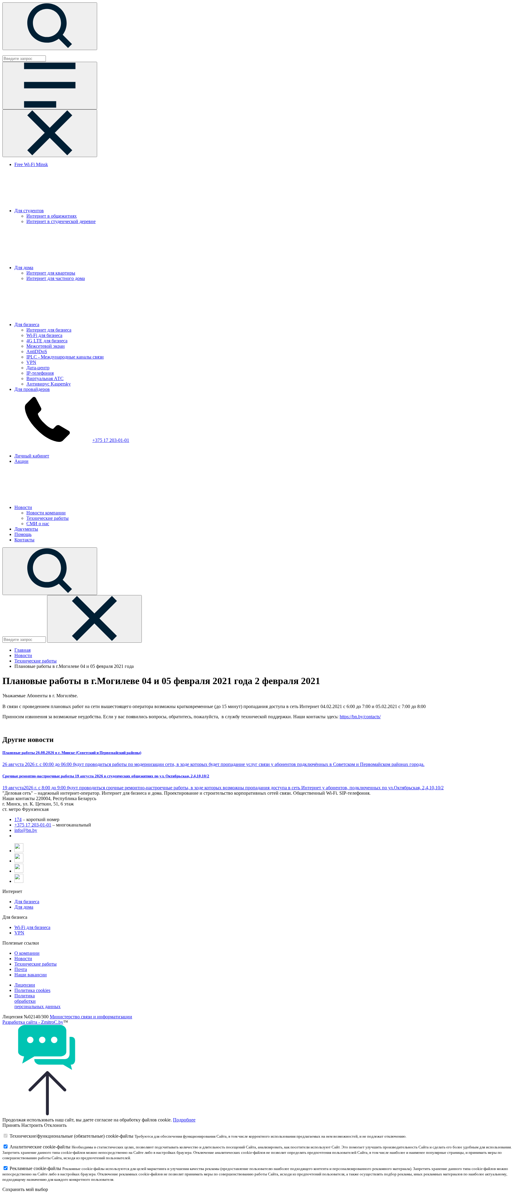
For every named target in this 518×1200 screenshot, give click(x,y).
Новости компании (46, 512)
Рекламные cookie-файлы (35, 1168)
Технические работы (47, 518)
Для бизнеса (26, 324)
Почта (20, 969)
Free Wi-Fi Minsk (31, 164)
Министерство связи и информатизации (91, 1016)
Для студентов (29, 210)
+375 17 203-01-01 (110, 440)
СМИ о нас (37, 523)
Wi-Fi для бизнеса (44, 335)
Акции (21, 461)
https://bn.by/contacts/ (360, 716)
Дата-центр (37, 367)
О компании (27, 953)
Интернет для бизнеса (48, 329)
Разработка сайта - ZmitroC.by (32, 1022)
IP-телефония (40, 373)
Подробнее (184, 1119)
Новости (23, 507)
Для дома (23, 267)
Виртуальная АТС (45, 378)
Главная (22, 650)
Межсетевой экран (45, 346)
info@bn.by (25, 830)
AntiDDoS (36, 351)
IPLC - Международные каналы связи (65, 356)
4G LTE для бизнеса (46, 340)
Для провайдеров (32, 389)
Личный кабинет (31, 455)
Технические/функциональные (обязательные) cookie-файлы (71, 1136)
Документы (26, 529)
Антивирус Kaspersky (48, 383)
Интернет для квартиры (50, 272)
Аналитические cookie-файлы (40, 1146)
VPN (31, 362)
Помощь (22, 534)
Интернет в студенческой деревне (61, 221)
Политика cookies (32, 990)
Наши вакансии (30, 974)
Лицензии (24, 984)
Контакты (24, 539)
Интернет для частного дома (55, 278)
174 (18, 819)
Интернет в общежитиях (51, 216)
